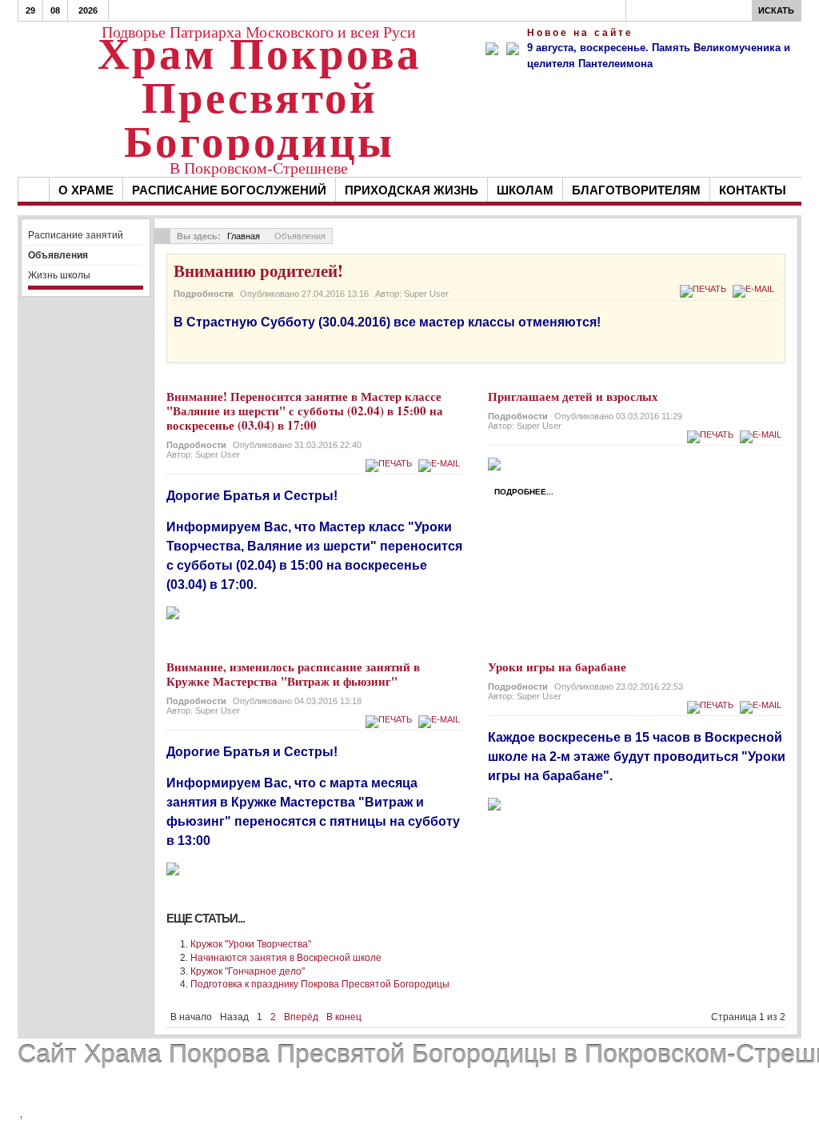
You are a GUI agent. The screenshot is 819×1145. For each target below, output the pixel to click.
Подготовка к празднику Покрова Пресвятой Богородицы (319, 984)
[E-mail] (755, 289)
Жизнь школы (59, 275)
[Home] (33, 189)
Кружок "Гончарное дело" (247, 971)
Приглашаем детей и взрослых (573, 396)
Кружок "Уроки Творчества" (250, 944)
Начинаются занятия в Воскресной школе (286, 957)
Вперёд (301, 1017)
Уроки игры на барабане (557, 666)
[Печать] (705, 289)
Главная (243, 236)
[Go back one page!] (162, 236)
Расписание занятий (75, 235)
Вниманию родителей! (258, 270)
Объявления (58, 255)
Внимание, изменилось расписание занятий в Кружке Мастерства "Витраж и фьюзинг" (293, 674)
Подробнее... (523, 491)
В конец (344, 1017)
